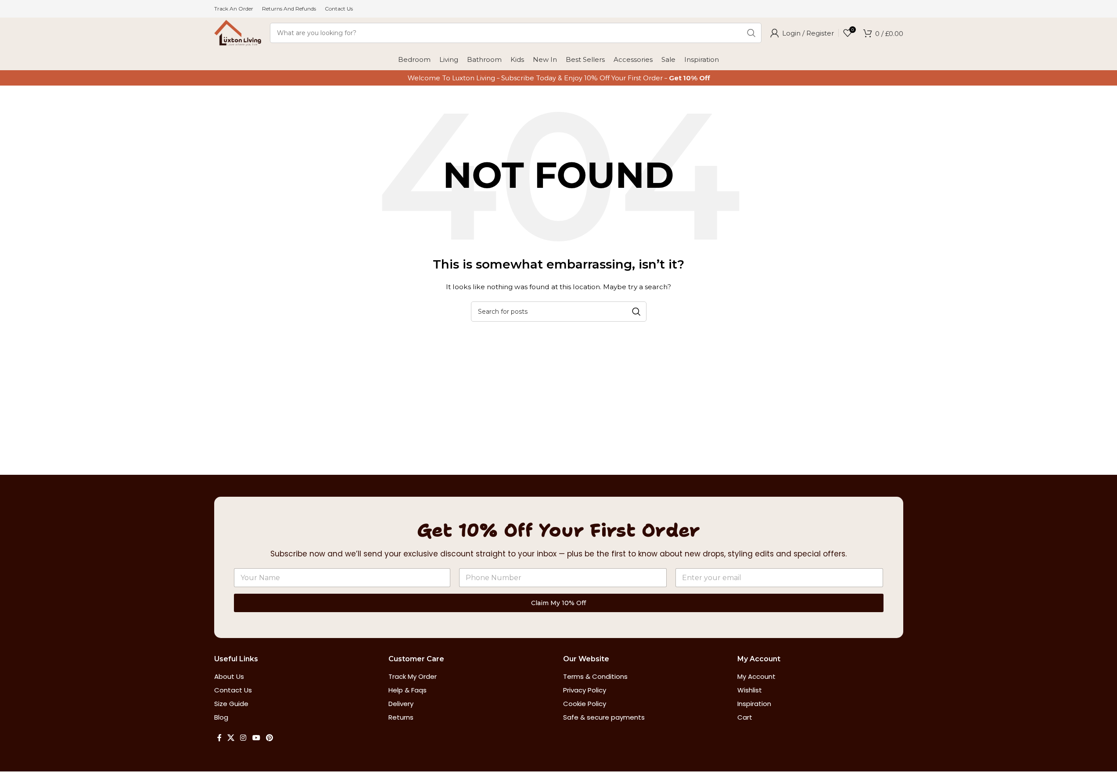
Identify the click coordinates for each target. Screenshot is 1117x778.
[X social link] (231, 738)
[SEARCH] (751, 33)
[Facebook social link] (219, 738)
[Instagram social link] (243, 738)
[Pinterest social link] (269, 738)
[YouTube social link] (256, 738)
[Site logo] (237, 32)
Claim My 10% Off (558, 603)
